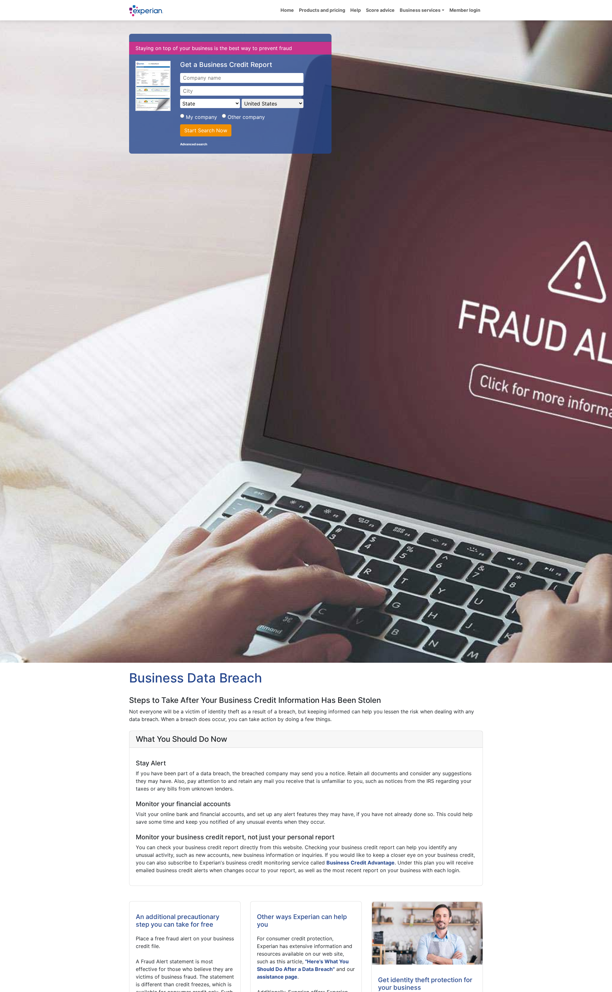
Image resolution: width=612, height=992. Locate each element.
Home (287, 10)
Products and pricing (322, 10)
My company (202, 117)
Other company (245, 117)
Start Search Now (205, 130)
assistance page (277, 977)
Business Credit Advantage (360, 862)
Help (355, 10)
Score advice (380, 10)
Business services (420, 10)
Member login (464, 10)
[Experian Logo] (146, 10)
